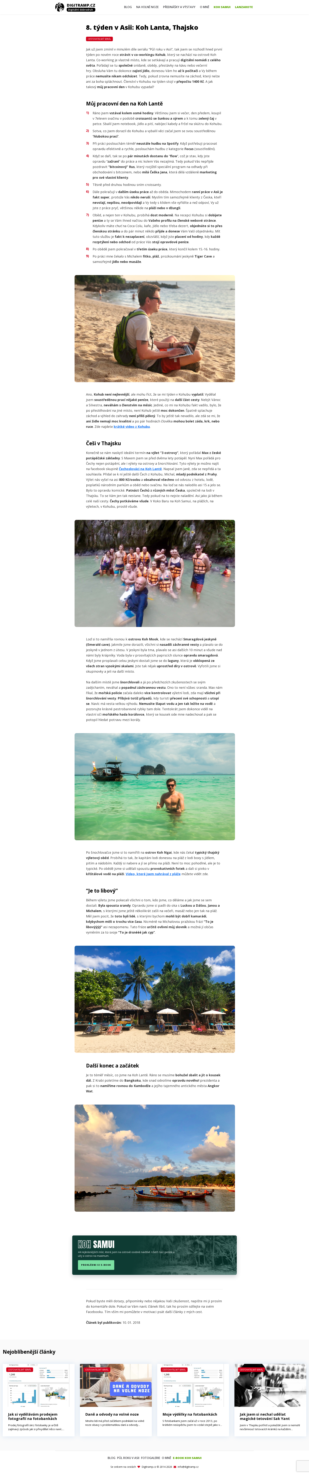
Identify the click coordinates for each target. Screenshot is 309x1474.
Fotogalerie (150, 1458)
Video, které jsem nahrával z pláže (153, 874)
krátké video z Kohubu (132, 426)
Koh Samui (222, 7)
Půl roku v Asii (128, 1458)
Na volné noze (147, 7)
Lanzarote (244, 7)
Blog (128, 7)
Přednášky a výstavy (179, 7)
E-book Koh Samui (187, 1458)
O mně (204, 7)
